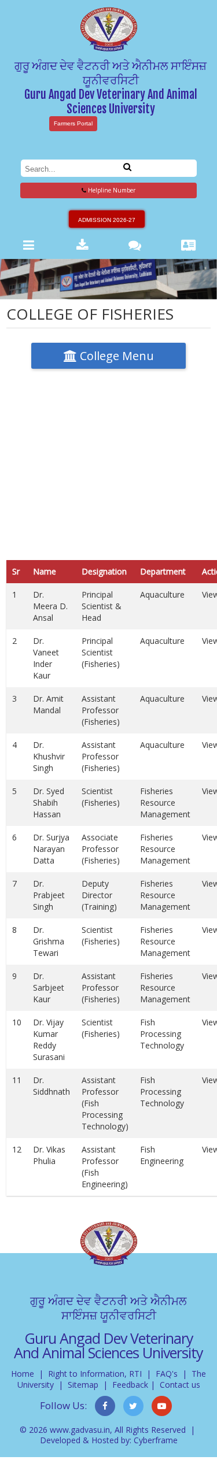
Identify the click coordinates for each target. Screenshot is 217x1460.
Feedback (130, 1384)
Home (22, 1373)
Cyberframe (156, 1440)
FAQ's (167, 1373)
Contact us (180, 1384)
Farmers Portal (73, 123)
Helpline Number (110, 190)
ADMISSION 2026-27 (106, 220)
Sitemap (83, 1384)
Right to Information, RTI (95, 1373)
